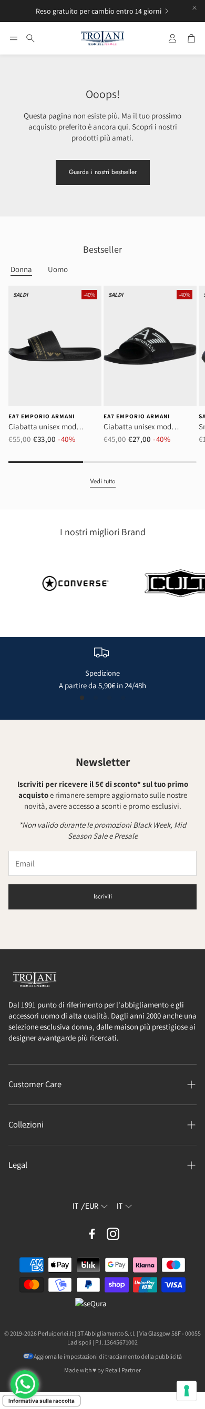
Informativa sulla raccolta (41, 1400)
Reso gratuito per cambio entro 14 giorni (98, 11)
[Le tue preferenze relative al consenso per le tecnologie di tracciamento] (187, 1391)
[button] (13, 38)
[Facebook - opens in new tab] (92, 1234)
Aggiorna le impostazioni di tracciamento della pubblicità (108, 1356)
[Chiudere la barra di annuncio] (194, 8)
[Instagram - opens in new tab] (113, 1234)
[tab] (21, 269)
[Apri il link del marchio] (62, 583)
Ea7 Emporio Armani (41, 416)
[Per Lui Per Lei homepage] (102, 38)
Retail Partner (123, 1370)
